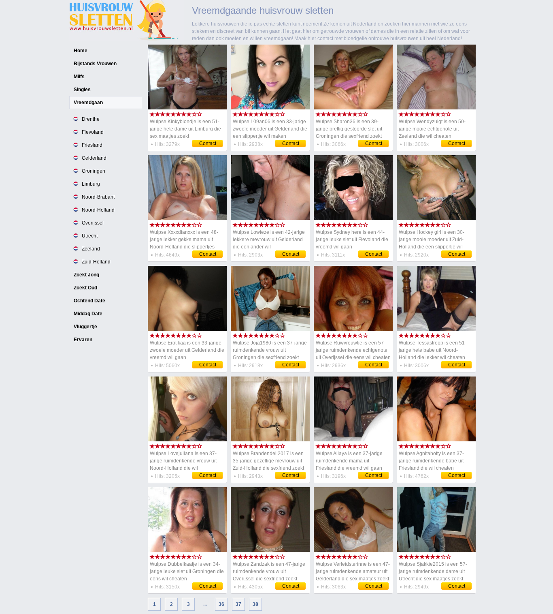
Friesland (92, 145)
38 (255, 604)
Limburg (91, 184)
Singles (82, 89)
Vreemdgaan (88, 102)
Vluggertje (85, 326)
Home (80, 50)
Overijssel (93, 223)
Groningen (93, 171)
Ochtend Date (89, 301)
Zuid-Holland (96, 262)
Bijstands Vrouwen (95, 63)
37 (238, 604)
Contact (207, 143)
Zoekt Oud (85, 288)
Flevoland (93, 132)
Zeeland (91, 249)
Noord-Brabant (98, 197)
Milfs (79, 76)
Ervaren (83, 339)
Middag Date (88, 314)
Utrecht (90, 236)
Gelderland (94, 158)
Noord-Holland (98, 210)
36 (221, 604)
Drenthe (91, 119)
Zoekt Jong (86, 275)
